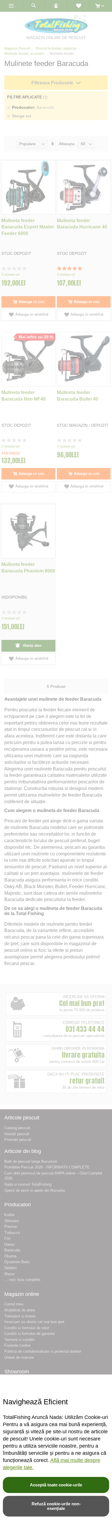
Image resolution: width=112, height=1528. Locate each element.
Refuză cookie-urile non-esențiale (56, 1506)
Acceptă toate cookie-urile (56, 1484)
